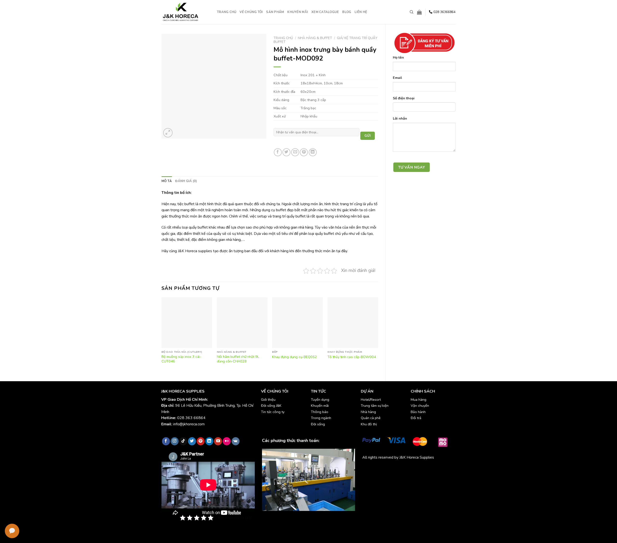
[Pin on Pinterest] (304, 152)
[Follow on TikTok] (183, 441)
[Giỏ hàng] (419, 12)
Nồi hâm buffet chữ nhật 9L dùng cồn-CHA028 (238, 358)
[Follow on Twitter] (192, 441)
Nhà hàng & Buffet (315, 38)
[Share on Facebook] (278, 152)
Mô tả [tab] (166, 181)
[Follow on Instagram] (175, 441)
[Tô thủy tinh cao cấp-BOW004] (353, 322)
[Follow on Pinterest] (201, 441)
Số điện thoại (404, 98)
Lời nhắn (400, 118)
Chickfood (384, 468)
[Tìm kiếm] (411, 12)
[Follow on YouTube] (218, 441)
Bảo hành (418, 411)
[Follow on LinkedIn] (209, 441)
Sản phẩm (275, 12)
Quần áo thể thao (431, 468)
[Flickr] (227, 441)
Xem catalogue (325, 12)
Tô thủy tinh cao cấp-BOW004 (352, 357)
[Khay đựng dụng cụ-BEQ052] (297, 322)
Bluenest (369, 474)
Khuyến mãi (297, 12)
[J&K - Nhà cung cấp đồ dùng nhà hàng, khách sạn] (185, 12)
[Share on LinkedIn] (313, 152)
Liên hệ (361, 12)
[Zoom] (168, 132)
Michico (368, 468)
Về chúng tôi (251, 12)
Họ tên (398, 57)
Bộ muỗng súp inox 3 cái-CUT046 (181, 358)
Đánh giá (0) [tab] (186, 181)
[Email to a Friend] (295, 152)
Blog (346, 12)
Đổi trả (416, 417)
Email (397, 77)
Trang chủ (226, 12)
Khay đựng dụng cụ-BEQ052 (294, 357)
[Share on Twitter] (286, 152)
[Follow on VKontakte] (236, 441)
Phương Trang (404, 468)
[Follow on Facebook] (166, 441)
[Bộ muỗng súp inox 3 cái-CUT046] (186, 322)
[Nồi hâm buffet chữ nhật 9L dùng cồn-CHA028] (242, 322)
